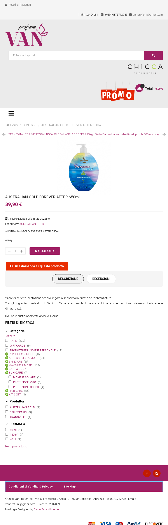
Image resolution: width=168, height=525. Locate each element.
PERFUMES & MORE (22, 354)
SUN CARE (30, 125)
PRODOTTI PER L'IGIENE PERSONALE (33, 350)
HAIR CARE (16, 390)
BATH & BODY (17, 368)
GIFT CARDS (18, 345)
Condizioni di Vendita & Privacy (31, 486)
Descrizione (68, 279)
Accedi (12, 4)
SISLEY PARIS (18, 412)
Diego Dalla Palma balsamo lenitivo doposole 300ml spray (123, 134)
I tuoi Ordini (91, 14)
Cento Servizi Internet (47, 509)
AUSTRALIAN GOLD (31, 224)
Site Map (70, 486)
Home (14, 125)
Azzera (10, 336)
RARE (14, 340)
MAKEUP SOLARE (24, 377)
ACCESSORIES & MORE (24, 357)
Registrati (25, 4)
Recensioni (101, 279)
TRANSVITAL (18, 417)
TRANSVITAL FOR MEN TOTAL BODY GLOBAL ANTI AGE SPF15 (47, 134)
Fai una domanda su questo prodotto (37, 266)
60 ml (13, 430)
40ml (13, 439)
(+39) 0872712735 (116, 14)
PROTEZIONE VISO (25, 382)
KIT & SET (15, 394)
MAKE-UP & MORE (20, 365)
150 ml (14, 434)
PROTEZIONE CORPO (26, 387)
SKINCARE (16, 361)
